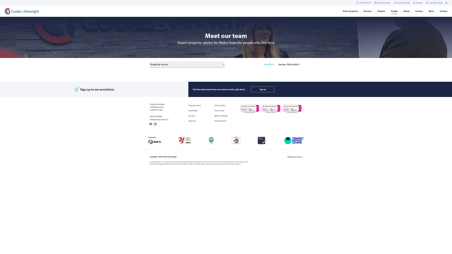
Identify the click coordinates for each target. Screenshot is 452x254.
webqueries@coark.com (159, 119)
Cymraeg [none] (433, 3)
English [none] (440, 3)
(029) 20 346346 (156, 116)
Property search (195, 105)
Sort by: (282, 64)
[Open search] (446, 2)
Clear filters (269, 64)
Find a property (350, 11)
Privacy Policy (219, 105)
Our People (193, 110)
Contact (443, 11)
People (394, 11)
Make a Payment (221, 116)
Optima (299, 157)
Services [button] (368, 11)
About (407, 11)
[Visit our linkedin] (151, 123)
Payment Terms (220, 121)
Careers (419, 11)
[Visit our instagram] (155, 123)
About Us (192, 121)
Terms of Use (219, 110)
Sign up (263, 89)
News (431, 11)
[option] (440, 3)
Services (192, 116)
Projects (381, 11)
